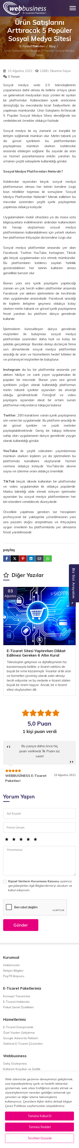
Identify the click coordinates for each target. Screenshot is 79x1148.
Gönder (20, 925)
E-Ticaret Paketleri (32, 46)
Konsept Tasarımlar (16, 996)
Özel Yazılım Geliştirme (19, 1033)
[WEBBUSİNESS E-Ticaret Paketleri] (24, 8)
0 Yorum (14, 77)
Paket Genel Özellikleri (18, 1007)
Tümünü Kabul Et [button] (39, 1116)
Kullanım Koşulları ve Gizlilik (21, 1069)
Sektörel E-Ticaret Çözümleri (23, 1044)
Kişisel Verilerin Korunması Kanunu (33, 881)
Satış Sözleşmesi (15, 1063)
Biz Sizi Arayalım (74, 583)
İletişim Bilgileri (13, 970)
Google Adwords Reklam (20, 1038)
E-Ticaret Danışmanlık (18, 1027)
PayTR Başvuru (13, 976)
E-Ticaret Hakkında (16, 1002)
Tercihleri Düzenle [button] (39, 1138)
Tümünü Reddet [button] (39, 1127)
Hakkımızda (11, 965)
